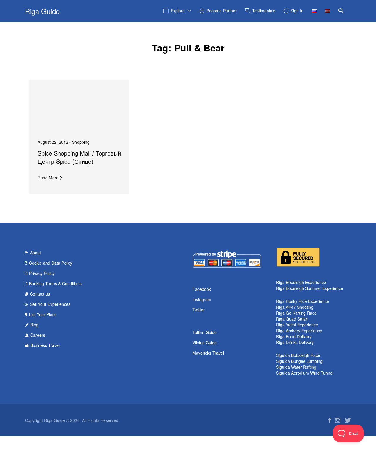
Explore (178, 11)
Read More (48, 178)
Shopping (81, 142)
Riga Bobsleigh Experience (301, 282)
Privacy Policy (42, 273)
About (35, 253)
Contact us (40, 294)
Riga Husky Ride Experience (302, 301)
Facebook (201, 289)
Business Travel (45, 345)
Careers (37, 335)
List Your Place (43, 314)
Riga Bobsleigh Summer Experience (309, 288)
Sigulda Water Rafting (296, 367)
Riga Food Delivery (294, 336)
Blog (34, 325)
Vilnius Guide (204, 342)
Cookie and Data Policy (50, 263)
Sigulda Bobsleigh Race (298, 355)
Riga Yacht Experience (297, 325)
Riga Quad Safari (292, 319)
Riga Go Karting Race (296, 313)
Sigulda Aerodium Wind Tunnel (304, 373)
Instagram (201, 299)
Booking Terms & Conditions (55, 283)
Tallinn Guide (204, 332)
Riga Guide (42, 11)
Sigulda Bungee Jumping (299, 361)
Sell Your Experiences (50, 304)
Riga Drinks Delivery (295, 342)
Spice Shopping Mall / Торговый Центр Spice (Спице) (79, 157)
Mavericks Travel (208, 353)
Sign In (297, 11)
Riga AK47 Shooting (294, 307)
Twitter (198, 310)
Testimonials (263, 11)
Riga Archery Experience (299, 330)
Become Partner (222, 11)
